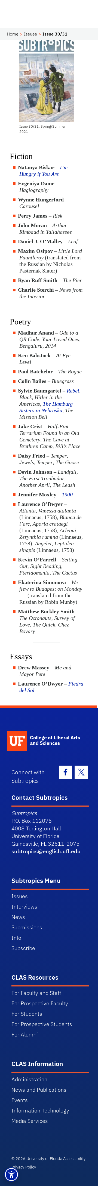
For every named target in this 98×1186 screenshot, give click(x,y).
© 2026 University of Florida (36, 1158)
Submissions (26, 927)
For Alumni (24, 1034)
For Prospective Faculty (39, 1003)
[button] (11, 1174)
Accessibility (74, 1158)
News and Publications (38, 1089)
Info (16, 937)
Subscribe (23, 948)
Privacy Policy (23, 1167)
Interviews (24, 906)
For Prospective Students (41, 1024)
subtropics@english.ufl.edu (46, 851)
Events (19, 1100)
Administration (29, 1079)
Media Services (29, 1120)
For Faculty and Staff (36, 993)
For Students (26, 1013)
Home (13, 34)
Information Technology (40, 1110)
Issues (30, 34)
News (18, 917)
